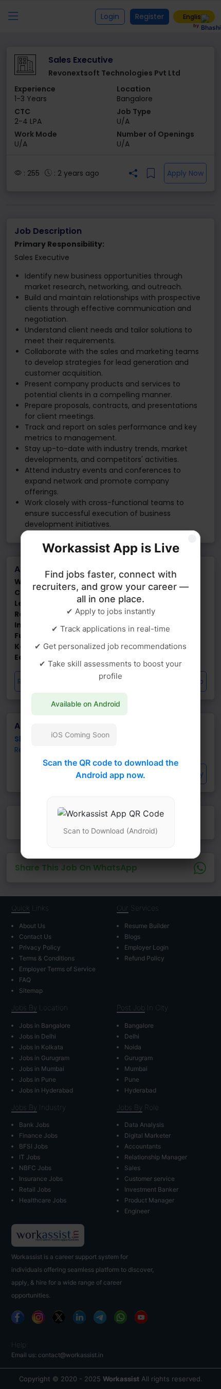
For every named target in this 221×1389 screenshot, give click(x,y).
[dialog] (110, 694)
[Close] (192, 538)
